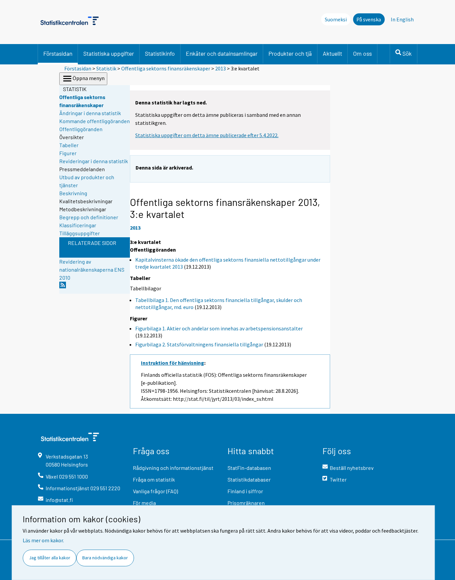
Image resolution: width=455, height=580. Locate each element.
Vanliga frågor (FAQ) (155, 491)
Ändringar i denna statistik (90, 113)
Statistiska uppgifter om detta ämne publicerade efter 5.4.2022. (206, 135)
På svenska (368, 19)
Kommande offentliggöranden (94, 121)
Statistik (106, 68)
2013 (220, 68)
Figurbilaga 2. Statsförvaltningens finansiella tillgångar (199, 344)
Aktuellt (332, 53)
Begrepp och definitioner (88, 217)
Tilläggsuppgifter (79, 233)
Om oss (362, 53)
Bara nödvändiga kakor (105, 558)
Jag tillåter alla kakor (49, 558)
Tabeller (69, 145)
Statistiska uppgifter (108, 53)
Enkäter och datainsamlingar (221, 53)
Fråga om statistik (154, 479)
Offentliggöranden (81, 129)
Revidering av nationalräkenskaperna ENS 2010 (91, 269)
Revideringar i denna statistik (93, 161)
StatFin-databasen (249, 468)
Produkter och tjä (290, 53)
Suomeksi (336, 19)
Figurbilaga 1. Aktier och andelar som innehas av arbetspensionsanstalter (219, 328)
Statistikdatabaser (249, 479)
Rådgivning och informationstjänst (173, 468)
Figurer (68, 153)
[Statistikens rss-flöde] (62, 287)
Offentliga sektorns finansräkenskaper (165, 68)
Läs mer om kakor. (43, 540)
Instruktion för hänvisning (172, 362)
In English (402, 19)
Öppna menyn (89, 78)
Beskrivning (73, 193)
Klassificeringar (77, 225)
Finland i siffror (245, 491)
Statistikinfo (160, 53)
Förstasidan (57, 53)
